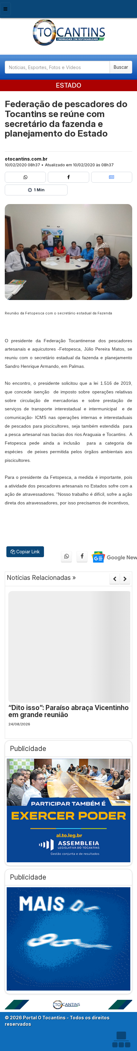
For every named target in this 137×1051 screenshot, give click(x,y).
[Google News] (111, 177)
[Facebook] (68, 177)
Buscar (121, 67)
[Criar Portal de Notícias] (121, 1039)
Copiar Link (27, 551)
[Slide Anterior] (114, 578)
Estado (68, 85)
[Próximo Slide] (125, 578)
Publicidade (28, 749)
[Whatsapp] (25, 177)
